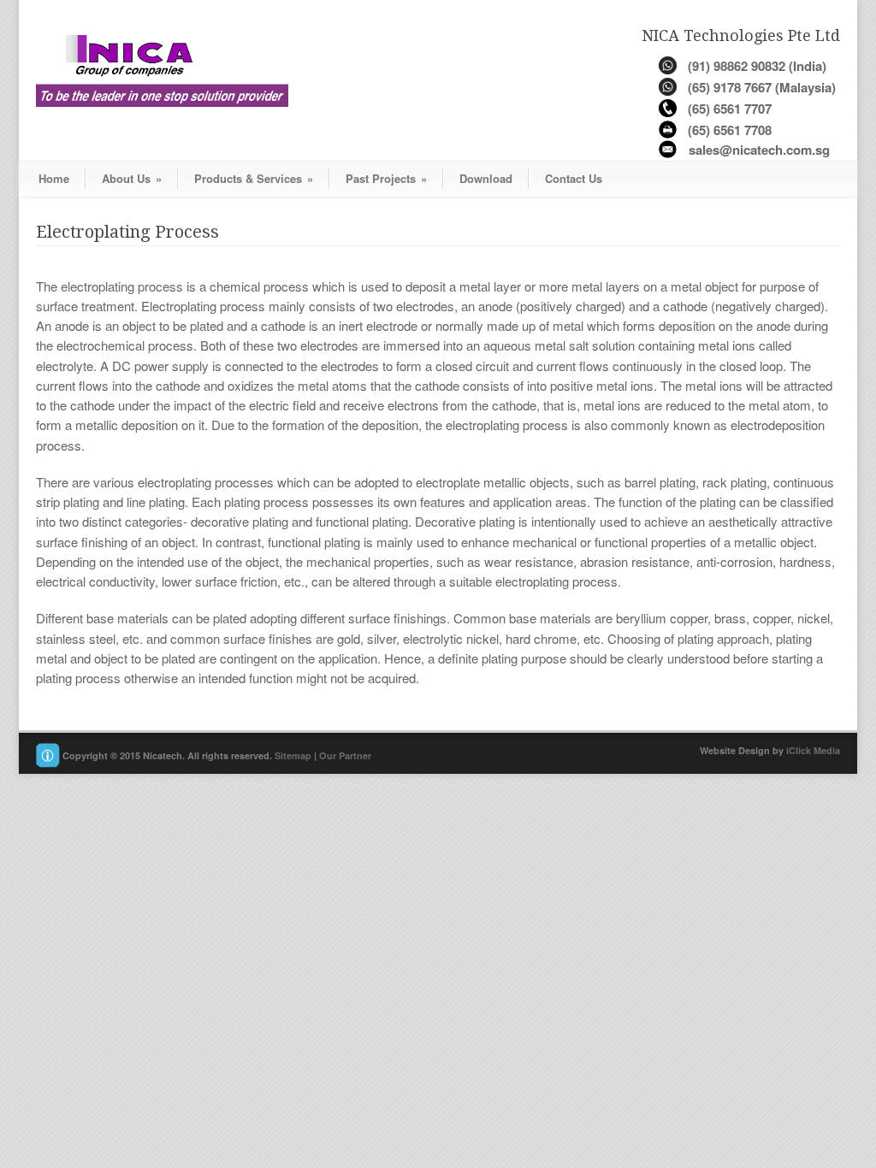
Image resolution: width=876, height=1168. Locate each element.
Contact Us (573, 178)
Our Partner (345, 756)
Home (53, 178)
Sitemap (293, 756)
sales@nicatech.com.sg (759, 149)
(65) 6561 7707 (730, 108)
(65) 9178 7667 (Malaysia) (762, 87)
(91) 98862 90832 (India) (757, 65)
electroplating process (122, 286)
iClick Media (813, 750)
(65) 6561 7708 (730, 130)
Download (485, 178)
